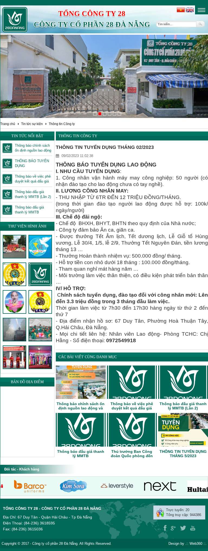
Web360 (196, 544)
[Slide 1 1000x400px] (95, 114)
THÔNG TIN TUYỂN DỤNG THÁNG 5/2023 (183, 453)
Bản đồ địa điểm (27, 382)
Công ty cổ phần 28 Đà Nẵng (92, 24)
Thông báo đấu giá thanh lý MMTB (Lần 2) (183, 406)
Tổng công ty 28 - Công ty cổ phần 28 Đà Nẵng (52, 508)
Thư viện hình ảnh (27, 226)
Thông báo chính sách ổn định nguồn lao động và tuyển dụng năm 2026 (81, 408)
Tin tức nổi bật (27, 136)
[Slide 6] (119, 114)
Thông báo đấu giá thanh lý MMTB (80, 453)
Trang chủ (7, 124)
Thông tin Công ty (62, 124)
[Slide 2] (100, 114)
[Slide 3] (104, 114)
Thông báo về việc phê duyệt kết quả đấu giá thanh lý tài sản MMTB (131, 408)
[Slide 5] (114, 114)
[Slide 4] (109, 114)
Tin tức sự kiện (32, 124)
